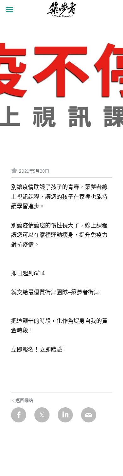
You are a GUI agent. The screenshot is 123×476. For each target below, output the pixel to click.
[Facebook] (18, 414)
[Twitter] (42, 414)
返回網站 (24, 400)
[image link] (61, 9)
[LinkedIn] (65, 414)
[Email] (88, 414)
